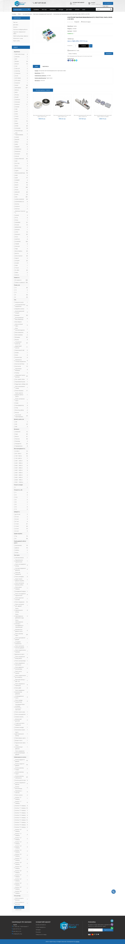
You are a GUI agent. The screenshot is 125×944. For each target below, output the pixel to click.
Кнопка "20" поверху (18, 871)
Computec (17, 73)
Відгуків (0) (46, 66)
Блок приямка (19, 334)
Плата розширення (20, 714)
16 (15, 287)
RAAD (16, 123)
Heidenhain (18, 149)
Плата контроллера (20, 660)
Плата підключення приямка (20, 651)
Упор (16, 407)
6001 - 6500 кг (19, 477)
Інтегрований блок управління (20, 305)
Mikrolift (17, 192)
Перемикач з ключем (18, 791)
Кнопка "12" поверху (18, 838)
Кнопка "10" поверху (18, 830)
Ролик (16, 552)
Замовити (109, 53)
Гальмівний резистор (18, 342)
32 (15, 504)
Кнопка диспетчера (20, 780)
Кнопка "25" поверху (18, 892)
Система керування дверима (20, 569)
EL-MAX (17, 270)
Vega (16, 248)
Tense (16, 116)
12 (15, 292)
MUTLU (17, 253)
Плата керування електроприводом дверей (20, 752)
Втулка (17, 339)
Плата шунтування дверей (20, 638)
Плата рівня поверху (18, 588)
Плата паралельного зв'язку (19, 610)
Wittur (17, 142)
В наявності (18, 280)
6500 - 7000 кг (19, 479)
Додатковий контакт (18, 347)
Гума (16, 434)
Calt (16, 66)
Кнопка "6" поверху (20, 820)
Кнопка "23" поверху (18, 884)
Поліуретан (18, 443)
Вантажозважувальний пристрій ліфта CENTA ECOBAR (103, 116)
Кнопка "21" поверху (18, 875)
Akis (16, 196)
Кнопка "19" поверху (18, 867)
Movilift (17, 139)
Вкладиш (17, 337)
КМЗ (16, 175)
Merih (16, 185)
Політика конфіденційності (20, 29)
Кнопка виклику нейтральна (19, 777)
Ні (15, 538)
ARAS (16, 144)
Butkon (17, 61)
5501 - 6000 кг (19, 475)
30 (15, 502)
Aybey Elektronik (19, 158)
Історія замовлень (41, 927)
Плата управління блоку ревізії (20, 657)
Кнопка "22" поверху (18, 879)
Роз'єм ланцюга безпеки (19, 899)
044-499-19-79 (17, 931)
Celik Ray (17, 71)
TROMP (17, 244)
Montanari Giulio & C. (20, 212)
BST (16, 59)
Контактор (18, 366)
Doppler (17, 146)
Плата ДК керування (18, 573)
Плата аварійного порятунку (20, 684)
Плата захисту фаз (20, 712)
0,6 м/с (17, 519)
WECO (16, 118)
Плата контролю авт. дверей (19, 605)
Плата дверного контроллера (19, 668)
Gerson (17, 275)
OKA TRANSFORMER (19, 133)
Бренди (61, 9)
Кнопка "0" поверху (20, 805)
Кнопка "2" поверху (20, 810)
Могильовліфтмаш (20, 173)
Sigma (16, 170)
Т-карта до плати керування (19, 724)
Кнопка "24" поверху (18, 888)
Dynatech (17, 234)
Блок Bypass (18, 321)
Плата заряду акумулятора (18, 701)
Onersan (17, 246)
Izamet (17, 137)
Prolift (16, 97)
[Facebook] (68, 60)
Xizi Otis (17, 163)
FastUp (77, 941)
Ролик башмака (19, 390)
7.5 (16, 509)
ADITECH (17, 239)
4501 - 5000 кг (19, 472)
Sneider (17, 106)
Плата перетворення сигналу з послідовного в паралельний (19, 623)
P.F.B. (16, 217)
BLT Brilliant (18, 168)
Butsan (17, 63)
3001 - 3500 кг (19, 465)
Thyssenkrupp (19, 130)
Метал (17, 436)
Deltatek (17, 229)
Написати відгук (86, 21)
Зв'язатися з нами (18, 38)
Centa (16, 194)
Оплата (77, 9)
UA (104, 6)
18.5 (16, 497)
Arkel (16, 187)
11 (15, 492)
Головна (36, 9)
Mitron (17, 90)
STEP (16, 111)
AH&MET (17, 180)
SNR (16, 109)
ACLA (16, 236)
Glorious (17, 208)
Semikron (17, 99)
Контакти (53, 9)
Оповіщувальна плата (19, 697)
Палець (17, 372)
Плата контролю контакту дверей (19, 646)
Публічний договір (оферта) (20, 36)
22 (15, 499)
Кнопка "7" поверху (20, 822)
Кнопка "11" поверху (18, 834)
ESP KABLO (18, 78)
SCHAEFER (17, 241)
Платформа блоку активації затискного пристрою (20, 707)
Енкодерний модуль (20, 591)
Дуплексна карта (19, 654)
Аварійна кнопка (19, 308)
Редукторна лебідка (20, 384)
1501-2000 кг (18, 458)
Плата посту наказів (18, 672)
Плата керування (19, 602)
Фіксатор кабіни (19, 410)
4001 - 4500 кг (19, 470)
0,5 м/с (17, 516)
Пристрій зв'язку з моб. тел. (20, 680)
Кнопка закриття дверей (19, 764)
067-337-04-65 (40, 3)
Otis (16, 121)
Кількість (69, 45)
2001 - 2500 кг (19, 460)
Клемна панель (19, 716)
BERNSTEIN (18, 227)
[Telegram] (70, 60)
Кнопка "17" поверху (18, 859)
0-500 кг (17, 451)
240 (16, 421)
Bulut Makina (18, 251)
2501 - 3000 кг (19, 463)
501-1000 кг (18, 453)
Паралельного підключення (19, 560)
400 (16, 426)
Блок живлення (19, 332)
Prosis (16, 189)
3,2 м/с (17, 531)
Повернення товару (41, 934)
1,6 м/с (17, 526)
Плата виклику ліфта (19, 634)
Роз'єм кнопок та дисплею (19, 903)
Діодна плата (18, 740)
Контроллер (18, 545)
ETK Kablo (17, 80)
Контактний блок (19, 364)
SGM (16, 265)
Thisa (16, 182)
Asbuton (17, 56)
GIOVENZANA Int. (19, 201)
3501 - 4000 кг (19, 468)
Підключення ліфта (20, 742)
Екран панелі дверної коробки (19, 579)
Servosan (17, 102)
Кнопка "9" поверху (20, 827)
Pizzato (17, 224)
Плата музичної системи (19, 598)
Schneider (18, 128)
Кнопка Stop (18, 357)
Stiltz (16, 114)
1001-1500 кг (18, 456)
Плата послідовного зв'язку (20, 565)
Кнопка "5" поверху (20, 817)
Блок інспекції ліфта (19, 325)
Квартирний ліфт (19, 350)
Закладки (38, 929)
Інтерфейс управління (18, 642)
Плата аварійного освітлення (20, 664)
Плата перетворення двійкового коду (19, 616)
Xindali (17, 263)
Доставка (69, 9)
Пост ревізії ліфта (20, 379)
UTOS (16, 232)
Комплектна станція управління (20, 360)
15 (15, 495)
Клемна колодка (19, 727)
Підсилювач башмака (18, 369)
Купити (83, 46)
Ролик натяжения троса (20, 399)
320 (16, 424)
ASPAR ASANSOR (19, 199)
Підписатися (108, 930)
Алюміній (17, 431)
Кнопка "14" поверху (18, 846)
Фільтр (17, 412)
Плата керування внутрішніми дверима (19, 692)
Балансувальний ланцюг (19, 312)
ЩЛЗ (16, 177)
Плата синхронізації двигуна (19, 746)
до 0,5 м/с (17, 514)
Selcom (17, 156)
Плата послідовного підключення (20, 594)
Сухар (16, 403)
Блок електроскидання (20, 329)
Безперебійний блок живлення (19, 318)
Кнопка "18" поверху (18, 863)
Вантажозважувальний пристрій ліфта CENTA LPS (62, 116)
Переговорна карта (20, 738)
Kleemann (17, 151)
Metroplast (18, 87)
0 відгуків (76, 21)
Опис (36, 66)
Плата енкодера (19, 576)
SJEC (16, 161)
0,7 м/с (17, 521)
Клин (16, 355)
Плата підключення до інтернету (20, 676)
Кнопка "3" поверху (20, 813)
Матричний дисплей (18, 720)
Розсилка (38, 932)
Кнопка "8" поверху (20, 824)
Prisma (17, 94)
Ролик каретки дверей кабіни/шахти (19, 394)
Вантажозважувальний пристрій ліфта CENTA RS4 (42, 116)
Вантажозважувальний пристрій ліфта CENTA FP (82, 116)
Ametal (17, 215)
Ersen (16, 75)
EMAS (16, 272)
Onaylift (17, 260)
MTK (16, 92)
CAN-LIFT (17, 68)
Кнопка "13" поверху (18, 842)
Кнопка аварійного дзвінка (20, 783)
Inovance (17, 83)
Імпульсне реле (19, 302)
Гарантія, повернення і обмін (19, 32)
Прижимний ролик (20, 381)
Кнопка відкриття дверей (20, 760)
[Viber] (72, 60)
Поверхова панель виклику (20, 376)
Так (16, 536)
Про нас (44, 9)
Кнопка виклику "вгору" (19, 768)
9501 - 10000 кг (19, 482)
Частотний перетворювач (19, 415)
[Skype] (76, 60)
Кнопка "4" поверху (20, 815)
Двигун (17, 547)
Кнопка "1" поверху (20, 808)
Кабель (17, 550)
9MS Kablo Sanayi (19, 54)
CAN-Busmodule (19, 557)
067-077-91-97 (17, 929)
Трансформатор (19, 405)
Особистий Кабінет (41, 924)
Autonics (17, 206)
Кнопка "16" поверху (18, 855)
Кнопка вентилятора (18, 787)
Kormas (17, 204)
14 (15, 290)
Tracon (17, 267)
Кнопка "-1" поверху (18, 802)
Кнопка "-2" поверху (18, 798)
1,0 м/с (17, 524)
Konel (16, 85)
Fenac (16, 220)
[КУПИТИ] (45, 103)
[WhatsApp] (74, 60)
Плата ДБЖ (18, 688)
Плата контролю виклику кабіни (19, 583)
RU (107, 6)
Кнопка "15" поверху (18, 851)
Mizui (16, 165)
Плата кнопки (18, 795)
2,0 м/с (17, 528)
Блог (83, 9)
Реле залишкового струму (20, 387)
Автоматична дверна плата (18, 630)
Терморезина (18, 446)
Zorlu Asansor (18, 256)
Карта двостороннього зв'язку (19, 733)
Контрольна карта (20, 729)
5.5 (16, 506)
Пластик (17, 439)
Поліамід (17, 441)
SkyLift (17, 258)
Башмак (17, 315)
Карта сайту (16, 40)
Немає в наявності (20, 282)
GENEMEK (17, 222)
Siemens (17, 104)
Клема (17, 352)
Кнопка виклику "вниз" (19, 772)
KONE (16, 126)
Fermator (17, 154)
